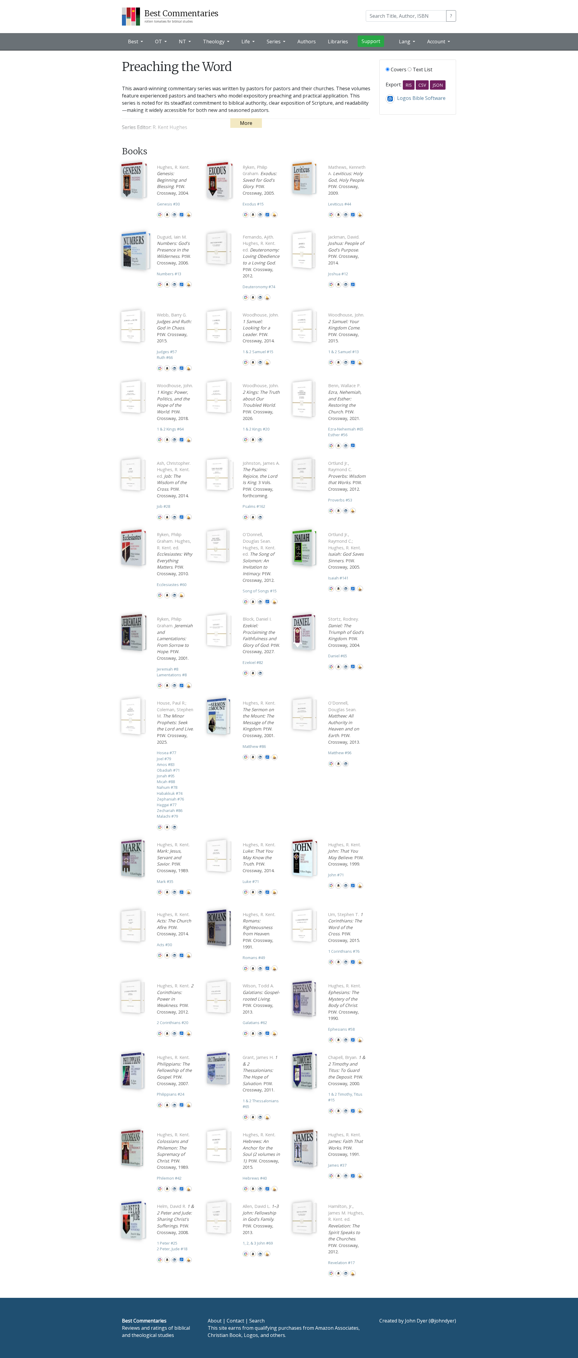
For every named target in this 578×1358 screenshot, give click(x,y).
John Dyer (416, 1320)
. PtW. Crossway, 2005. (260, 180)
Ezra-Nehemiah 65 (345, 429)
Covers (398, 69)
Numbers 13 (169, 273)
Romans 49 (254, 957)
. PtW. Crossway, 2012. (261, 256)
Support (371, 41)
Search (257, 1320)
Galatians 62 (255, 1022)
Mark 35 (165, 881)
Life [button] (246, 41)
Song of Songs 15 (260, 591)
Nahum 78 (167, 787)
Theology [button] (214, 41)
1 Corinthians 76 (343, 951)
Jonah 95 (166, 776)
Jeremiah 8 (167, 669)
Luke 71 (251, 881)
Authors (306, 41)
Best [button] (133, 41)
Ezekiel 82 (253, 662)
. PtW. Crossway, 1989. (173, 857)
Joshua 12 (338, 273)
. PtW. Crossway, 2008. (175, 1219)
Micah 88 (166, 781)
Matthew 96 (339, 752)
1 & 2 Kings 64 (170, 429)
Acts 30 (164, 944)
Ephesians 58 (341, 1029)
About (215, 1320)
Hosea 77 (166, 752)
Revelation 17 (341, 1262)
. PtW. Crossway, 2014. (346, 250)
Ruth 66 (165, 357)
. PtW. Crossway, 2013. (344, 722)
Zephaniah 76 (170, 799)
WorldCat (160, 215)
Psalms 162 (254, 506)
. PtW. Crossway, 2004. (173, 180)
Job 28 (163, 506)
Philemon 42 (169, 1178)
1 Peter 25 (167, 1243)
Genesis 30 (168, 204)
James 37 (337, 1165)
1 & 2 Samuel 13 (343, 351)
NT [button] (183, 41)
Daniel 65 (337, 656)
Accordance (189, 215)
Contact (235, 1320)
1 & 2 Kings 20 (256, 429)
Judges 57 (167, 351)
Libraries (338, 41)
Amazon (167, 215)
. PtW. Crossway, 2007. (174, 1070)
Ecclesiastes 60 (171, 584)
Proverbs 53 (340, 500)
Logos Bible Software (182, 215)
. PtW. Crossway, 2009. (346, 180)
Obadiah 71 (168, 770)
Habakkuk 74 (169, 793)
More (246, 123)
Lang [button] (405, 41)
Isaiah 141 (338, 578)
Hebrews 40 (255, 1178)
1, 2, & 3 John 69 (258, 1243)
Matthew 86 (254, 746)
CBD (174, 215)
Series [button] (274, 41)
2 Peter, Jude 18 (172, 1249)
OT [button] (159, 41)
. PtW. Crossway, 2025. (175, 722)
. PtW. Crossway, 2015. (174, 328)
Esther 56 (337, 434)
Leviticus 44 (339, 204)
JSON (438, 85)
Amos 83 (166, 764)
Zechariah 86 (169, 810)
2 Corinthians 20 (172, 1022)
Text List (422, 69)
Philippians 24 (170, 1094)
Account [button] (436, 41)
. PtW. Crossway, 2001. (175, 638)
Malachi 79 (167, 816)
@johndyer (442, 1320)
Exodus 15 (253, 204)
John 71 (336, 875)
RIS (409, 85)
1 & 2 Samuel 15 (258, 351)
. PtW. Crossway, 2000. (346, 1070)
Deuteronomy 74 (259, 286)
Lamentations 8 (172, 674)
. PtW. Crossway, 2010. (174, 554)
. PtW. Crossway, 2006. (174, 250)
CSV (422, 85)
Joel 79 (164, 758)
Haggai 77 (166, 804)
